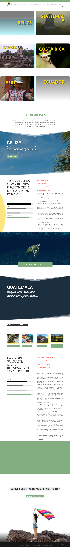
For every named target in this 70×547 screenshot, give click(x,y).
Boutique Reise (27, 346)
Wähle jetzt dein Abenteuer (35, 496)
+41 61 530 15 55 (10, 0)
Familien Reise (42, 346)
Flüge (31, 4)
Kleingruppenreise (13, 346)
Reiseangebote (12, 156)
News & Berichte (37, 4)
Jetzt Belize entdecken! (35, 264)
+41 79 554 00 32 (17, 0)
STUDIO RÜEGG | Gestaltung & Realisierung (43, 545)
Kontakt (52, 4)
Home (14, 4)
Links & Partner (58, 4)
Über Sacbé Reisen (45, 4)
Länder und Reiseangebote (22, 4)
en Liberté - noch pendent (56, 346)
